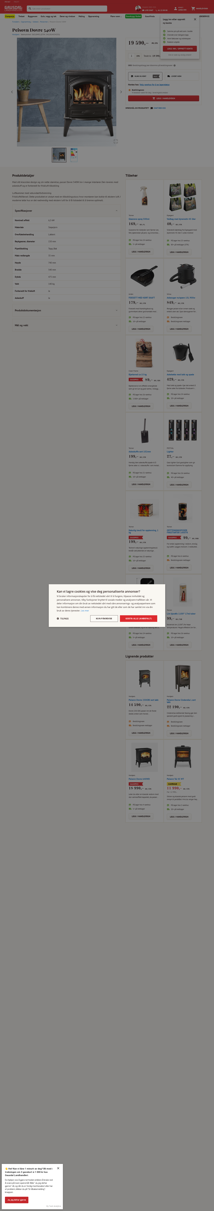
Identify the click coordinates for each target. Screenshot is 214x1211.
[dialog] (107, 605)
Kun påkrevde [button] (104, 618)
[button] (63, 618)
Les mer (85, 610)
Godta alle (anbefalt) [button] (138, 618)
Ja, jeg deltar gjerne (16, 1200)
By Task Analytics (53, 1206)
